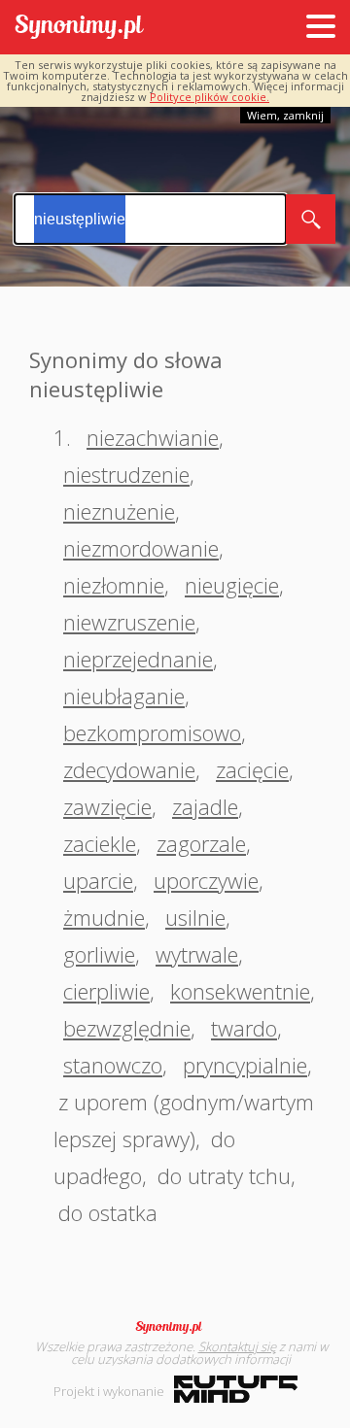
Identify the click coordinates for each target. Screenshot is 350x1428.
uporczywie (206, 880)
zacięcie (252, 769)
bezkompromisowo (152, 732)
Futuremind (236, 1389)
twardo (244, 1027)
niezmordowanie (141, 547)
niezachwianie (153, 437)
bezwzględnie (127, 1027)
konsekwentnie (240, 990)
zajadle (205, 806)
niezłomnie (113, 584)
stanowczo (112, 1064)
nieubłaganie (124, 695)
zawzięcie (107, 806)
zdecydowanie (129, 769)
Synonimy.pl (79, 28)
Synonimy (175, 1327)
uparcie (98, 880)
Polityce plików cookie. (209, 96)
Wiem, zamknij (285, 115)
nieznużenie (119, 511)
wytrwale (197, 954)
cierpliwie (106, 990)
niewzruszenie (129, 621)
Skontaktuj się (237, 1346)
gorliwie (99, 954)
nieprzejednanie (138, 658)
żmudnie (104, 917)
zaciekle (99, 843)
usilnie (195, 917)
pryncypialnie (245, 1064)
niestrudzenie (126, 474)
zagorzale (201, 843)
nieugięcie (232, 584)
